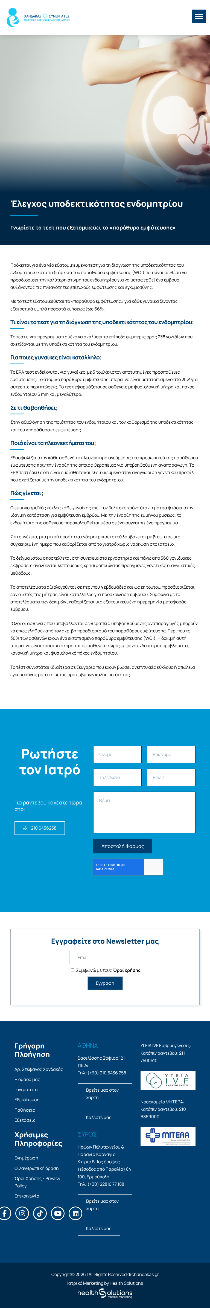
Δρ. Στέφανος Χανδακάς (38, 1069)
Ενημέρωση (26, 1158)
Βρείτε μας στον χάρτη (102, 1093)
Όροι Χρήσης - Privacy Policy (37, 1182)
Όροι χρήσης (127, 970)
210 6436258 (43, 828)
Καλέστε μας (99, 1117)
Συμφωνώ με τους (108, 970)
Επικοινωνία (26, 1196)
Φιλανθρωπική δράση (36, 1168)
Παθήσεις (24, 1110)
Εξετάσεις (25, 1120)
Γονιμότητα (26, 1089)
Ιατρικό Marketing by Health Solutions (105, 1283)
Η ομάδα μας (27, 1079)
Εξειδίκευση (27, 1100)
